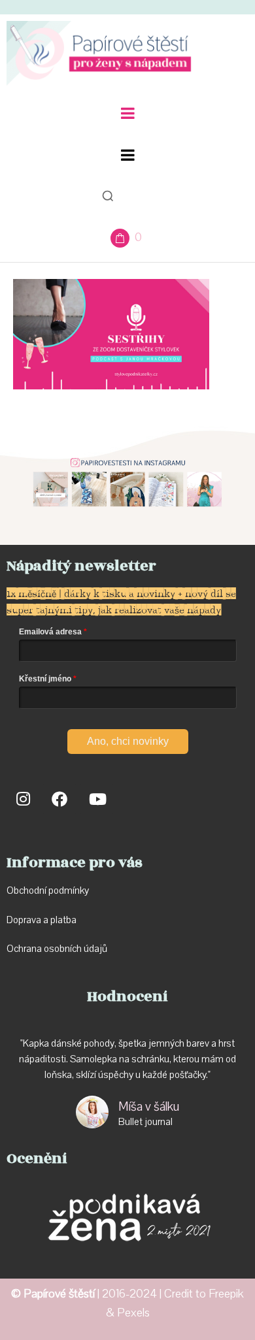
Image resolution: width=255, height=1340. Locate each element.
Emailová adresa (50, 631)
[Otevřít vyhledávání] (108, 196)
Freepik (226, 1294)
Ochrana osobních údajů (57, 948)
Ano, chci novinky (128, 741)
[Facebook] (59, 799)
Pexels (133, 1313)
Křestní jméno (45, 678)
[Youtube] (96, 799)
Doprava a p (31, 919)
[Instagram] (23, 799)
